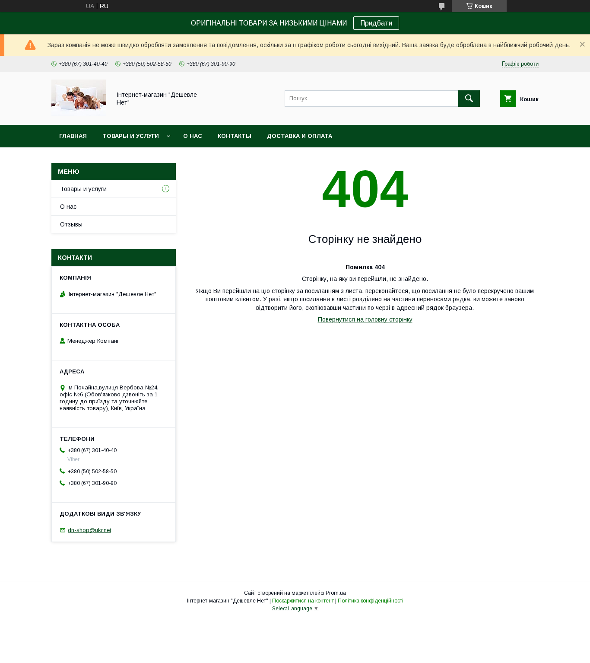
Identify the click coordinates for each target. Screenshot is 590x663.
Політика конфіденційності (370, 601)
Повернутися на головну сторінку (365, 319)
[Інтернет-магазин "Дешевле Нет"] (78, 113)
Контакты (234, 136)
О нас (192, 136)
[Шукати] (469, 98)
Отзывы (71, 224)
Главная (73, 136)
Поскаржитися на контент (303, 601)
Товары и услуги (130, 136)
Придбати (376, 23)
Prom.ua (336, 593)
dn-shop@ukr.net (89, 530)
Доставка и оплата (299, 136)
